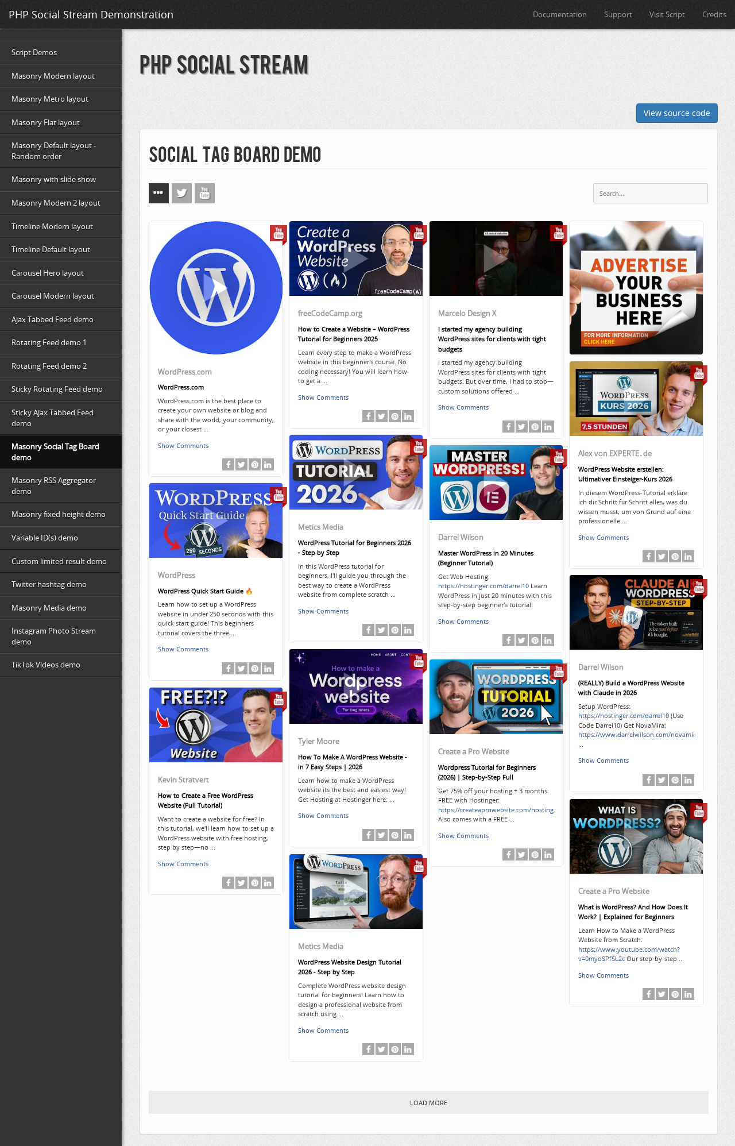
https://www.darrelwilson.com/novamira (638, 734)
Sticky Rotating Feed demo (57, 389)
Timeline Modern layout (52, 226)
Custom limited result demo (59, 561)
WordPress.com (185, 371)
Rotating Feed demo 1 (49, 342)
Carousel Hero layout (47, 273)
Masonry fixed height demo (58, 514)
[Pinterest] (255, 464)
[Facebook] (228, 464)
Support (618, 14)
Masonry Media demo (49, 608)
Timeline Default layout (50, 249)
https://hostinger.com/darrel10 (483, 585)
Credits (714, 14)
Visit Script (667, 14)
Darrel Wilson (460, 537)
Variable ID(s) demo (44, 538)
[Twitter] (241, 464)
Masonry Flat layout (45, 122)
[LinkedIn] (268, 464)
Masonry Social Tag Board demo (55, 451)
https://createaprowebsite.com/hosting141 (501, 809)
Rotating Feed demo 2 (49, 366)
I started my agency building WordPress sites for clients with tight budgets (492, 339)
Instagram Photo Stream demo (53, 636)
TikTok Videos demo (45, 664)
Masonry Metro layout (49, 99)
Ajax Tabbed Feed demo (52, 319)
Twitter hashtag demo (49, 584)
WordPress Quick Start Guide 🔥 (205, 590)
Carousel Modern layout (52, 296)
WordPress (176, 575)
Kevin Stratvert (183, 779)
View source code (677, 112)
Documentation (560, 14)
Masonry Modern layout (53, 76)
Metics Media (320, 527)
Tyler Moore (318, 741)
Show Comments (183, 445)
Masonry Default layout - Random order (53, 150)
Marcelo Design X (467, 313)
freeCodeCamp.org (330, 313)
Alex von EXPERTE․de (615, 453)
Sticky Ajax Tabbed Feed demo (52, 418)
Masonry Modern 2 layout (55, 203)
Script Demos (34, 52)
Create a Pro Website (473, 751)
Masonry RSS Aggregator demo (53, 485)
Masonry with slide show (53, 179)
